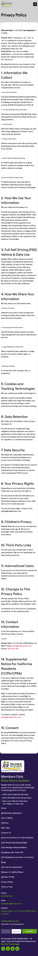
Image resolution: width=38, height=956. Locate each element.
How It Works (7, 818)
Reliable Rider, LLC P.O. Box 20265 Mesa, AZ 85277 (18, 912)
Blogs (3, 862)
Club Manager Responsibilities (14, 847)
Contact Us (6, 833)
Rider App (5, 828)
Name (13, 928)
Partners (4, 823)
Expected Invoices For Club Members (17, 838)
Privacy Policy (7, 882)
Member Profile (7, 877)
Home (3, 808)
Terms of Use (7, 887)
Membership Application (11, 813)
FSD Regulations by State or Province (17, 857)
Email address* (5, 928)
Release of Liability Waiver (12, 872)
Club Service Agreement (11, 867)
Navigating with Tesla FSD (12, 852)
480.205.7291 (12, 649)
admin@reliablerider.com (22, 646)
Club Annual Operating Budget (14, 843)
